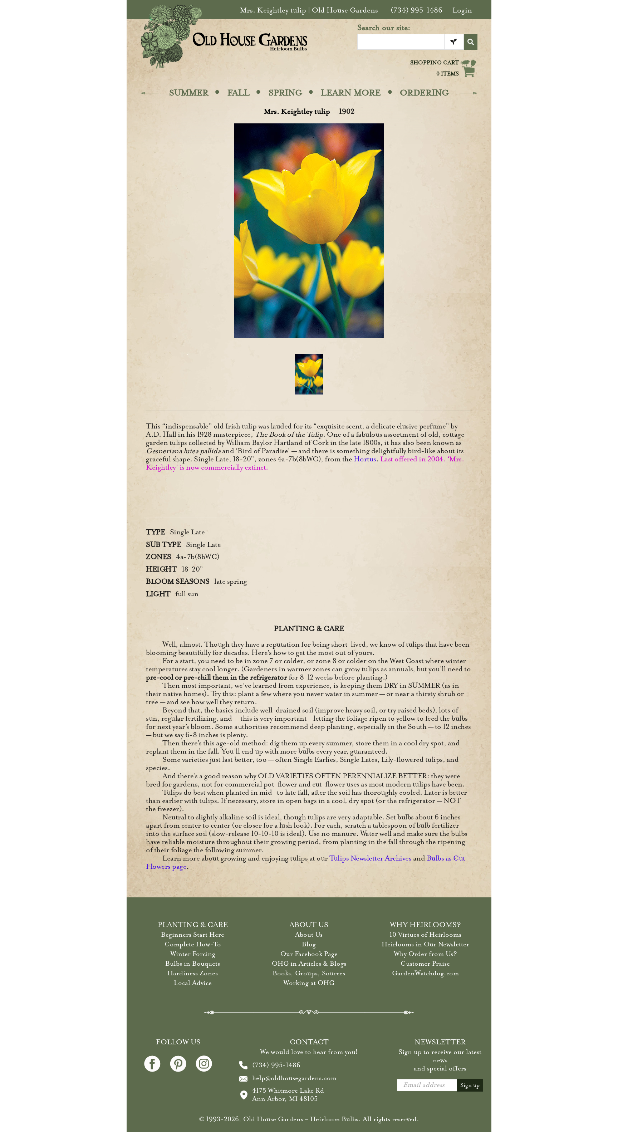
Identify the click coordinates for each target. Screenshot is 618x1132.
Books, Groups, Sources (309, 973)
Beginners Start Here (192, 934)
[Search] (470, 42)
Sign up (470, 1085)
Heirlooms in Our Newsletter (425, 944)
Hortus (365, 459)
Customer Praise (425, 963)
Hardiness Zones (192, 973)
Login (462, 10)
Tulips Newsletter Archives (370, 858)
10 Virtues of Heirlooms (425, 934)
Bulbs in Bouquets (192, 963)
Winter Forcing (192, 954)
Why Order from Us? (425, 954)
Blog (309, 944)
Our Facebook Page (309, 954)
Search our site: (384, 27)
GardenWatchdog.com (425, 973)
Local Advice (193, 983)
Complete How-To (193, 944)
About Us (309, 934)
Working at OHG (308, 983)
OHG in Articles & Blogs (309, 963)
